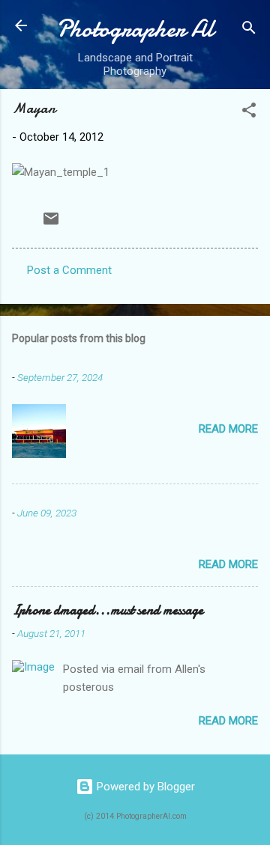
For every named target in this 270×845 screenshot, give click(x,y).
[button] (249, 112)
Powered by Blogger (144, 786)
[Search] (249, 30)
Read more (228, 429)
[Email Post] (51, 224)
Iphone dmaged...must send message (107, 610)
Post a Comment (69, 270)
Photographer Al (135, 29)
